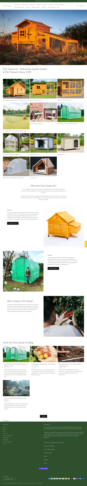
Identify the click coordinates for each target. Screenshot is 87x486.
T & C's (4, 443)
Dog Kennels (60, 154)
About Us (5, 429)
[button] (77, 6)
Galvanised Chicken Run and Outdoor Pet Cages (15, 131)
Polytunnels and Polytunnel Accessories (67, 123)
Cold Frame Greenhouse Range (10, 154)
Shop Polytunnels (53, 268)
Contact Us (5, 433)
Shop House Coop (13, 223)
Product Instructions (7, 441)
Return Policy (5, 439)
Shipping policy (39, 483)
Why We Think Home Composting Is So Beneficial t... (70, 365)
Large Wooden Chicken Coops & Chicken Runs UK (15, 100)
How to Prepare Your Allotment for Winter (15, 399)
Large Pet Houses (34, 154)
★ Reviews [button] (85, 244)
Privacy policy (26, 483)
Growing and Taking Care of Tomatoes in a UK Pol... (43, 365)
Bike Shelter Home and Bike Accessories (13, 177)
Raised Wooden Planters (36, 123)
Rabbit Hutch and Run (35, 100)
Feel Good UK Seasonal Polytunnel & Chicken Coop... (16, 365)
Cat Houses (33, 178)
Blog (4, 431)
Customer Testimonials (7, 435)
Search (4, 427)
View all (43, 416)
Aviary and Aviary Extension (64, 100)
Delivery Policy (6, 437)
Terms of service (33, 483)
